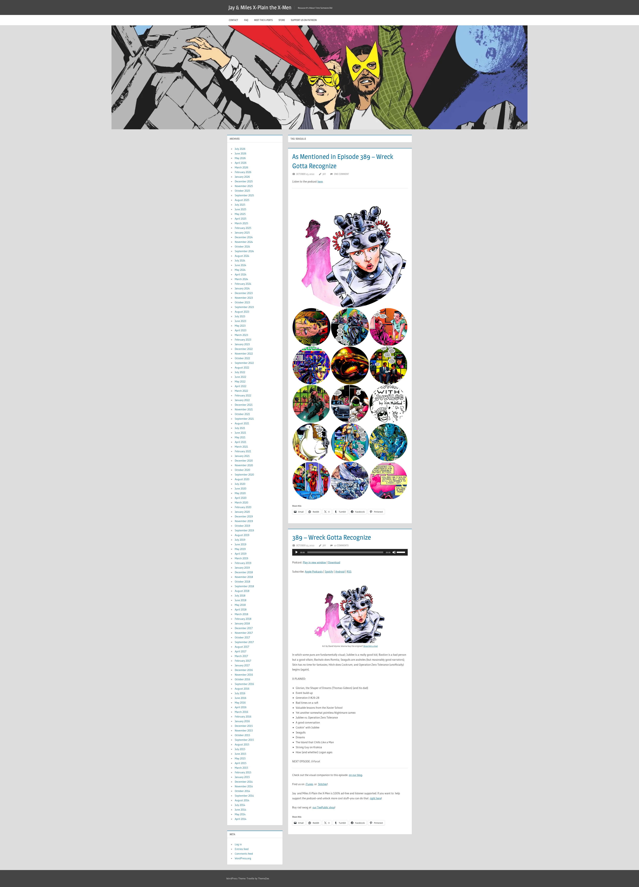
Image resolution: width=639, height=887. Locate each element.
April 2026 (240, 162)
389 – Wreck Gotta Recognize (331, 537)
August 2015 (242, 744)
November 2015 (244, 730)
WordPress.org (243, 858)
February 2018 (243, 618)
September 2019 (244, 530)
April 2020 (240, 497)
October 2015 (242, 735)
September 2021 (244, 418)
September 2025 (244, 195)
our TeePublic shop (324, 807)
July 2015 (240, 749)
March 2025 (241, 223)
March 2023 (241, 335)
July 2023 (240, 316)
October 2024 (242, 246)
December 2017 (244, 628)
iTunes (309, 784)
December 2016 (244, 670)
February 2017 (243, 660)
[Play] (296, 552)
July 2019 (240, 539)
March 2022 (241, 390)
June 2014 (240, 809)
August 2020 (242, 479)
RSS (349, 571)
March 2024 (241, 279)
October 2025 (242, 190)
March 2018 (241, 614)
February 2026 (243, 172)
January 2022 (242, 400)
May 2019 (240, 549)
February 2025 (243, 228)
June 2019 (240, 544)
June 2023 (240, 321)
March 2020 (241, 502)
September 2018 (244, 586)
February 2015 (243, 772)
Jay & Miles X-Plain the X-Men (259, 7)
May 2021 (240, 437)
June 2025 (240, 209)
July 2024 (240, 260)
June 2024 (240, 265)
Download (334, 562)
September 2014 (244, 795)
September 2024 (244, 251)
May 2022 (240, 381)
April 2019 (240, 553)
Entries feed (242, 849)
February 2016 (243, 716)
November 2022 (244, 353)
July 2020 (240, 483)
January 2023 (242, 344)
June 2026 (240, 153)
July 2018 (240, 595)
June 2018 (240, 600)
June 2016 (240, 698)
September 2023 (244, 307)
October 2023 (242, 302)
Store (282, 20)
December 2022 (244, 349)
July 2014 (240, 805)
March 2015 (241, 767)
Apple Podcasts (314, 571)
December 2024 (244, 237)
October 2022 (242, 358)
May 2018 (240, 604)
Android (340, 571)
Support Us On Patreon (304, 20)
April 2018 (240, 609)
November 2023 (244, 297)
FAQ (246, 20)
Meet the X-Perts (263, 20)
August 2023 (242, 311)
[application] (350, 552)
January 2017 (242, 665)
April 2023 (240, 330)
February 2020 (243, 507)
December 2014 (244, 781)
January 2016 (242, 721)
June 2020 (240, 488)
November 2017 (244, 632)
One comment (341, 174)
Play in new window (314, 562)
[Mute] (394, 552)
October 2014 (242, 791)
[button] (350, 250)
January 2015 (242, 777)
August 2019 (242, 535)
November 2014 (244, 786)
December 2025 (244, 181)
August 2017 (242, 646)
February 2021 (243, 451)
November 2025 (244, 186)
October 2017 (242, 637)
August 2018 (242, 590)
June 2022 (240, 376)
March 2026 (241, 167)
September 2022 (244, 362)
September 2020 (244, 474)
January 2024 (242, 288)
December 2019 (244, 516)
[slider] (401, 552)
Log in (238, 844)
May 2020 (240, 493)
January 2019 (242, 567)
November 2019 (244, 521)
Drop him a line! (370, 646)
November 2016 (244, 674)
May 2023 (240, 325)
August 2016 (242, 688)
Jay (324, 174)
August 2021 (242, 423)
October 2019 (242, 525)
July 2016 (240, 693)
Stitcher (322, 784)
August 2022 (242, 367)
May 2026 (240, 158)
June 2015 (240, 753)
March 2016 (241, 711)
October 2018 (242, 581)
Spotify (329, 571)
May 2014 (240, 814)
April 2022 (240, 386)
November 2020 (244, 465)
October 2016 (242, 679)
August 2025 (242, 200)
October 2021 (242, 414)
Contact (233, 20)
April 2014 (240, 819)
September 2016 (244, 684)
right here (375, 798)
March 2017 (241, 656)
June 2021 (240, 432)
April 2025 (240, 218)
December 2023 (244, 293)
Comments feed (244, 853)
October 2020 (242, 470)
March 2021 (241, 446)
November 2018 (244, 577)
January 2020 (242, 511)
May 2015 (240, 758)
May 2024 (240, 269)
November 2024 (244, 241)
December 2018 (244, 572)
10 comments (341, 545)
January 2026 (242, 176)
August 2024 (242, 255)
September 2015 (244, 739)
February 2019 (243, 563)
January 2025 (242, 232)
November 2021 (244, 409)
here (320, 181)
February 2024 (243, 283)
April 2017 (240, 651)
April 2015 (240, 763)
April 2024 (240, 274)
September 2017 (244, 642)
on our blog (355, 775)
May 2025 (240, 214)
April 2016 (240, 707)
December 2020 (244, 460)
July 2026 (240, 148)
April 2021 (240, 442)
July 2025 (240, 204)
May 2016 (240, 702)
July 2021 (240, 428)
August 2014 (242, 800)
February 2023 (243, 339)
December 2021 (244, 404)
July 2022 (240, 372)
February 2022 (243, 395)
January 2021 (242, 456)
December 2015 (244, 725)
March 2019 (241, 558)
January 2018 (242, 623)
